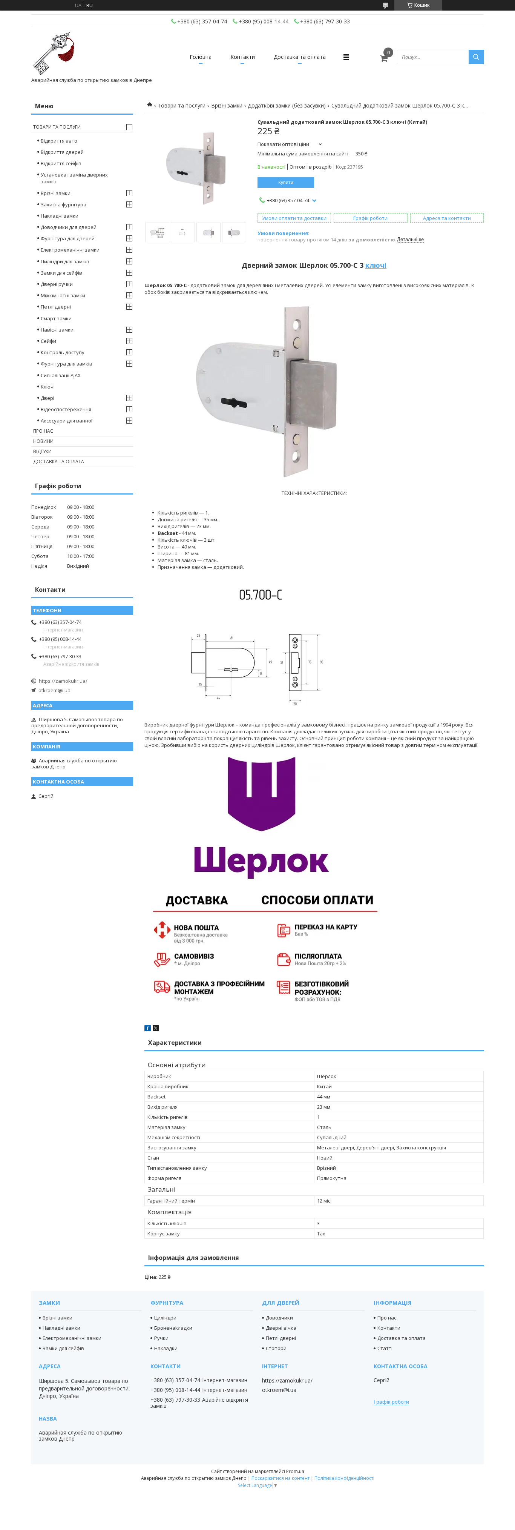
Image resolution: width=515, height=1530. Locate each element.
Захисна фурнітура (63, 204)
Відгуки (42, 451)
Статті (384, 1348)
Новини (43, 441)
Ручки (161, 1338)
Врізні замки (226, 105)
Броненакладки (173, 1327)
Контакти (242, 56)
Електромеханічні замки (70, 249)
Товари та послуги (181, 105)
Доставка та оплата (300, 56)
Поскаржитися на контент (280, 1478)
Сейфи (48, 341)
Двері (47, 398)
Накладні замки (59, 215)
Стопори (276, 1348)
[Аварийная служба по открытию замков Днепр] (54, 53)
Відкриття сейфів (61, 163)
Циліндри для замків (65, 261)
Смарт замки (56, 318)
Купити (285, 182)
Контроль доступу (62, 352)
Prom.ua (295, 1471)
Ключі (48, 386)
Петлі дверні (56, 306)
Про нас (43, 431)
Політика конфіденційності (344, 1478)
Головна (201, 56)
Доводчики (279, 1317)
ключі (375, 265)
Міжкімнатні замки (63, 295)
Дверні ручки (57, 284)
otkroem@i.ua (54, 690)
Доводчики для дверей (69, 227)
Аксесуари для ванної (66, 420)
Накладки (166, 1348)
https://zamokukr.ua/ (63, 681)
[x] (156, 1029)
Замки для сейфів (61, 272)
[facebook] (147, 1029)
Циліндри (165, 1317)
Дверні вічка (281, 1327)
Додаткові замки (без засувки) (287, 105)
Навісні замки (57, 329)
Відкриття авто (59, 140)
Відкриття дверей (62, 152)
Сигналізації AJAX (61, 375)
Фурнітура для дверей (68, 238)
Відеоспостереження (66, 409)
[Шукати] (476, 57)
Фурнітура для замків (66, 363)
